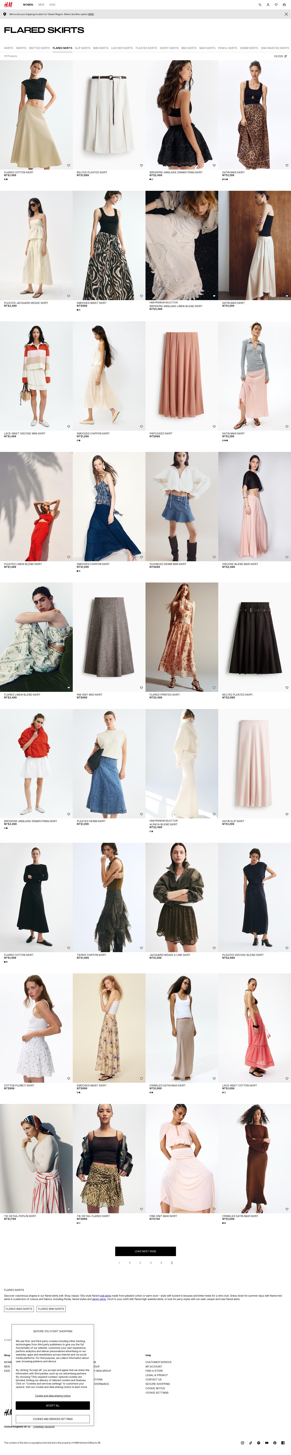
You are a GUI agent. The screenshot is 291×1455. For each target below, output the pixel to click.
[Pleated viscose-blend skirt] (254, 897)
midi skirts (105, 1295)
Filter (278, 56)
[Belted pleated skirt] (109, 115)
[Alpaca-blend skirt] (182, 763)
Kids (52, 4)
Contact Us (154, 1379)
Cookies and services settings (53, 1419)
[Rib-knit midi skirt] (109, 637)
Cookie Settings (157, 1392)
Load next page (145, 1251)
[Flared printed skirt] (182, 637)
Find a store (154, 1370)
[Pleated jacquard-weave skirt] (36, 245)
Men (41, 4)
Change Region (43, 1426)
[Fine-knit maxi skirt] (182, 1158)
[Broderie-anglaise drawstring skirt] (182, 115)
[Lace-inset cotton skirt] (254, 1028)
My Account (154, 1366)
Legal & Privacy (157, 1375)
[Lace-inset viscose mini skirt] (36, 376)
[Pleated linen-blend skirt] (36, 506)
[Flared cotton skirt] (36, 115)
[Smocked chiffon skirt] (109, 376)
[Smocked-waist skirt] (109, 245)
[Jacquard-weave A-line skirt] (182, 897)
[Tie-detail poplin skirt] (36, 1158)
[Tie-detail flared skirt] (109, 1158)
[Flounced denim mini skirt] (182, 506)
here (91, 14)
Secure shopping (158, 1383)
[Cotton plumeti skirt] (36, 1028)
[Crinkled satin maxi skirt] (182, 1028)
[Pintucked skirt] (182, 376)
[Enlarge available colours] (6, 179)
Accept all (53, 1405)
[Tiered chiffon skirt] (109, 897)
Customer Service (159, 1362)
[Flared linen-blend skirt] (36, 637)
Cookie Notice (155, 1388)
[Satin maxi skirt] (254, 115)
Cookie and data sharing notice (53, 1395)
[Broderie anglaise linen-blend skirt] (182, 245)
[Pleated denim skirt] (109, 763)
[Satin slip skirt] (254, 763)
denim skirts (99, 1299)
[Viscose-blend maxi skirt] (254, 506)
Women (28, 4)
